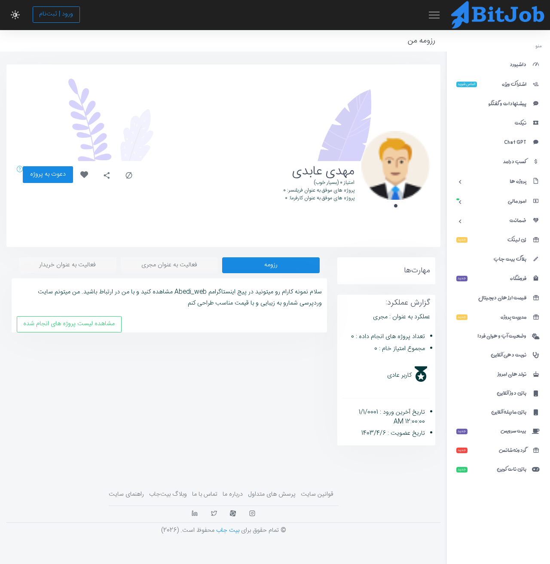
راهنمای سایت (126, 494)
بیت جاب (227, 530)
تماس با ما (204, 494)
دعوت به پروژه (48, 174)
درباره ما (233, 494)
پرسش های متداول (272, 494)
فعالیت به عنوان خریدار (67, 265)
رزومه (271, 265)
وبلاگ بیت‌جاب (168, 494)
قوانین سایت (317, 494)
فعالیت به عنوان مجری (169, 265)
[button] (15, 15)
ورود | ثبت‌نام (56, 14)
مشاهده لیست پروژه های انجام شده (69, 324)
